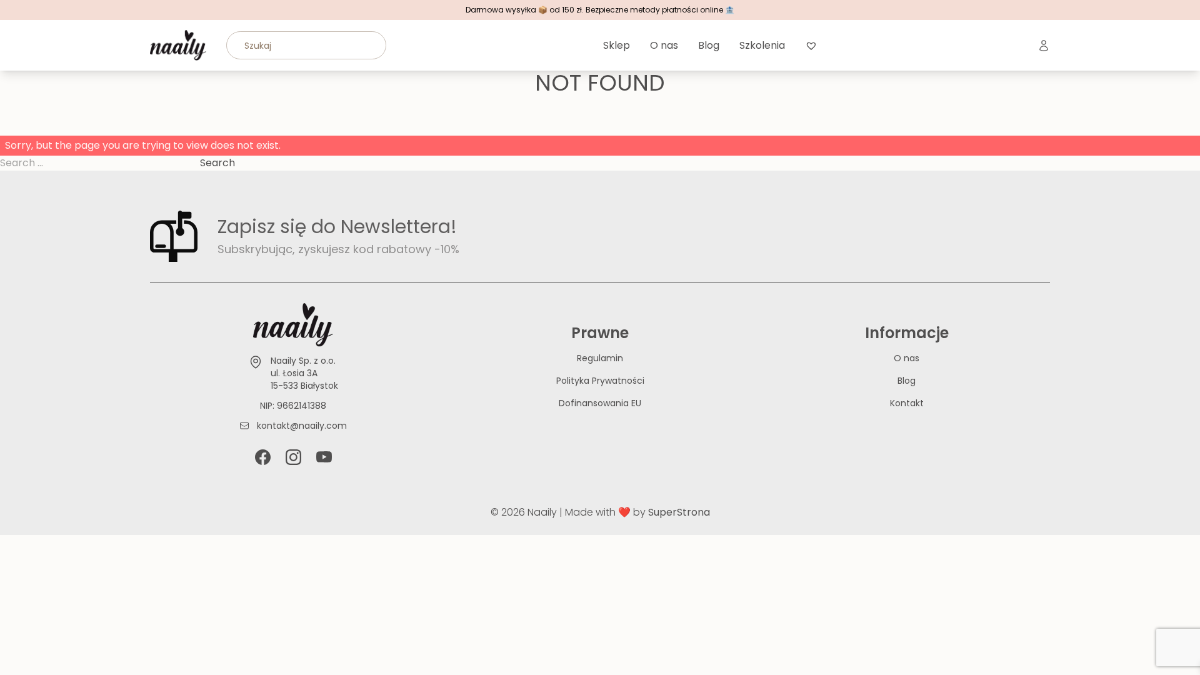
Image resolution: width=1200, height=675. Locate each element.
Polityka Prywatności (600, 380)
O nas (664, 45)
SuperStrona (679, 512)
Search (217, 163)
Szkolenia (762, 45)
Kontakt (907, 403)
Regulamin (600, 358)
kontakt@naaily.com (302, 425)
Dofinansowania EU (600, 403)
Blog (708, 45)
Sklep (616, 45)
